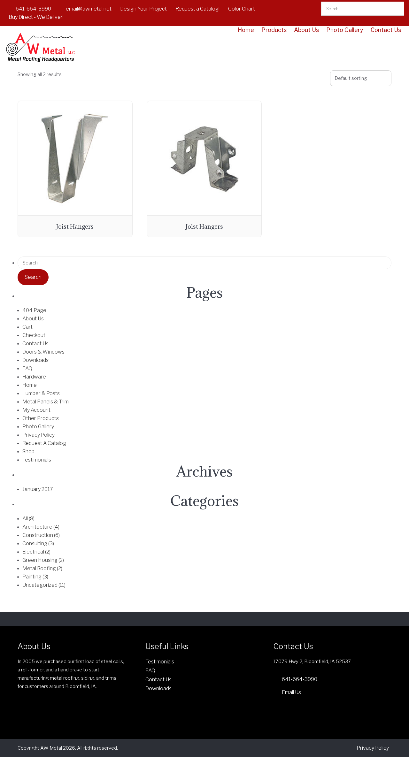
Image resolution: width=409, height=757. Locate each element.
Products (274, 30)
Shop (28, 451)
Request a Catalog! (197, 9)
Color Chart (241, 9)
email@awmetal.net (89, 9)
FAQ (27, 368)
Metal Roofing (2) (42, 568)
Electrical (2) (36, 552)
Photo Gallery (344, 30)
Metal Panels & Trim (45, 402)
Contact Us (386, 30)
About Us (306, 30)
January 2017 (37, 489)
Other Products (40, 418)
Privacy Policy (38, 435)
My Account (36, 410)
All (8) (28, 519)
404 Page (34, 310)
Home (246, 30)
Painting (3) (35, 577)
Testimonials (36, 460)
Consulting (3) (38, 543)
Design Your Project (143, 9)
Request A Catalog (44, 443)
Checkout (33, 335)
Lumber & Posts (41, 393)
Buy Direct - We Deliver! (36, 17)
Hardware (34, 377)
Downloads (35, 360)
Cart (27, 327)
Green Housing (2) (43, 560)
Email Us (291, 692)
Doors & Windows (43, 352)
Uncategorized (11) (44, 585)
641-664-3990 (33, 9)
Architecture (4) (40, 527)
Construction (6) (41, 535)
